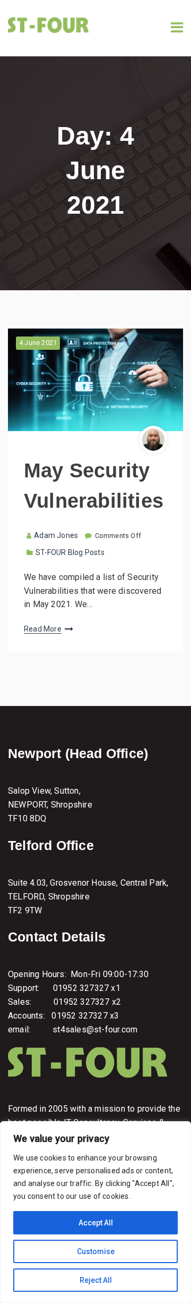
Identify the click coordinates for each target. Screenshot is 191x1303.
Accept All (96, 1222)
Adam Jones (56, 535)
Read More (43, 629)
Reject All (96, 1280)
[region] (95, 1212)
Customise (96, 1251)
